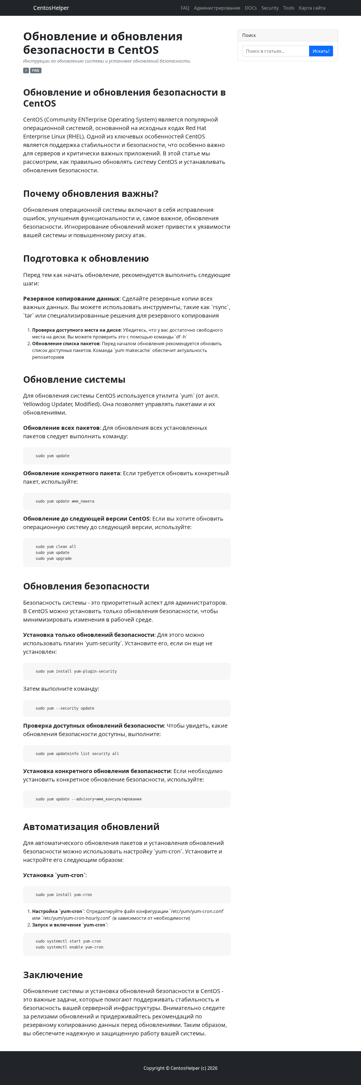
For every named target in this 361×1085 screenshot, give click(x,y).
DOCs (251, 8)
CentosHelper (51, 8)
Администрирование (217, 8)
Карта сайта (312, 8)
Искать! (321, 51)
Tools (288, 8)
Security (270, 8)
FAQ (185, 8)
